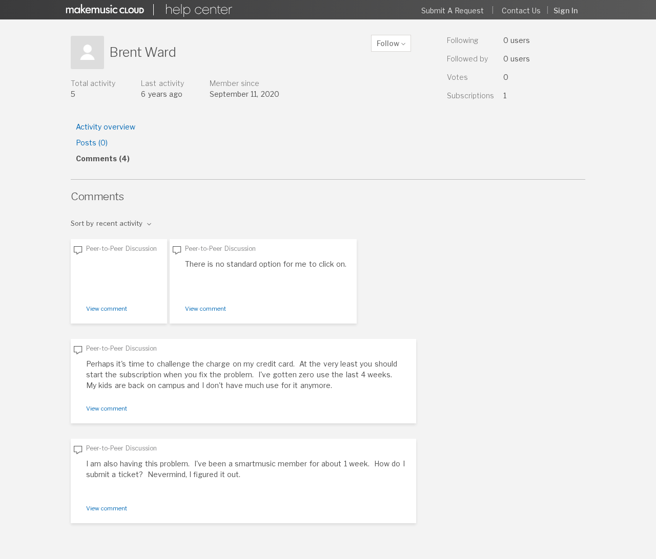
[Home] (197, 10)
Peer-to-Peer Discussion (121, 248)
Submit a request (452, 10)
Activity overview (105, 126)
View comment (106, 308)
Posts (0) (92, 142)
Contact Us (521, 10)
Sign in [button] (566, 10)
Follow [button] (388, 43)
